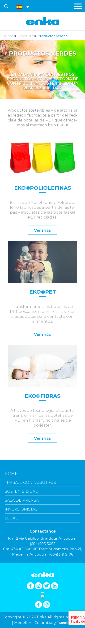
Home (7, 36)
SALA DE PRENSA (22, 500)
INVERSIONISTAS (21, 509)
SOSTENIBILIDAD (21, 491)
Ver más (42, 230)
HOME (11, 473)
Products (25, 36)
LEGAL (11, 518)
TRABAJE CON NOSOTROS (30, 482)
